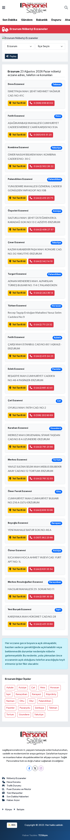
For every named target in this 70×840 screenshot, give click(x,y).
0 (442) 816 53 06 (43, 510)
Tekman (53, 708)
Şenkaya (39, 708)
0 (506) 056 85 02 (43, 103)
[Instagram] (41, 768)
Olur (31, 701)
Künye (8, 809)
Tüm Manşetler (15, 793)
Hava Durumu (14, 782)
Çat (33, 687)
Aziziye (22, 687)
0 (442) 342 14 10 (43, 261)
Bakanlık (41, 19)
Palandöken (45, 701)
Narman (10, 701)
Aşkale (10, 687)
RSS (13, 825)
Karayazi (36, 694)
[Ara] (66, 8)
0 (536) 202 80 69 (43, 415)
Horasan (54, 687)
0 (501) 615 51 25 (43, 135)
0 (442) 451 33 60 (43, 624)
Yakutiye (38, 714)
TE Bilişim (43, 835)
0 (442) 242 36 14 (43, 293)
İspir (8, 694)
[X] (35, 768)
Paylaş (13, 56)
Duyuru (56, 19)
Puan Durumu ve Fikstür (19, 789)
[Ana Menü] (3, 8)
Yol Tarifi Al (19, 103)
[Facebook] (29, 768)
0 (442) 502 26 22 (43, 166)
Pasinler (10, 708)
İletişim (20, 809)
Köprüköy (51, 694)
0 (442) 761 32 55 (43, 478)
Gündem (26, 19)
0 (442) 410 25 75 (43, 198)
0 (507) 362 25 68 (43, 537)
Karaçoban (21, 694)
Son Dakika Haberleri (18, 796)
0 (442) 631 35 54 (43, 569)
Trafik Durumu (14, 785)
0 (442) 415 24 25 (43, 356)
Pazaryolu (25, 708)
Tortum (10, 714)
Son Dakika (9, 19)
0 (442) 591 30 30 (43, 596)
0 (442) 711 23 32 (43, 324)
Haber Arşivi (13, 800)
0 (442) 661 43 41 (43, 388)
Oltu (22, 701)
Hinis (42, 687)
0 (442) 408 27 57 (44, 229)
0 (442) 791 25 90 (43, 447)
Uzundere (24, 714)
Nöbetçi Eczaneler (16, 778)
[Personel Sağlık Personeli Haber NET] (35, 7)
